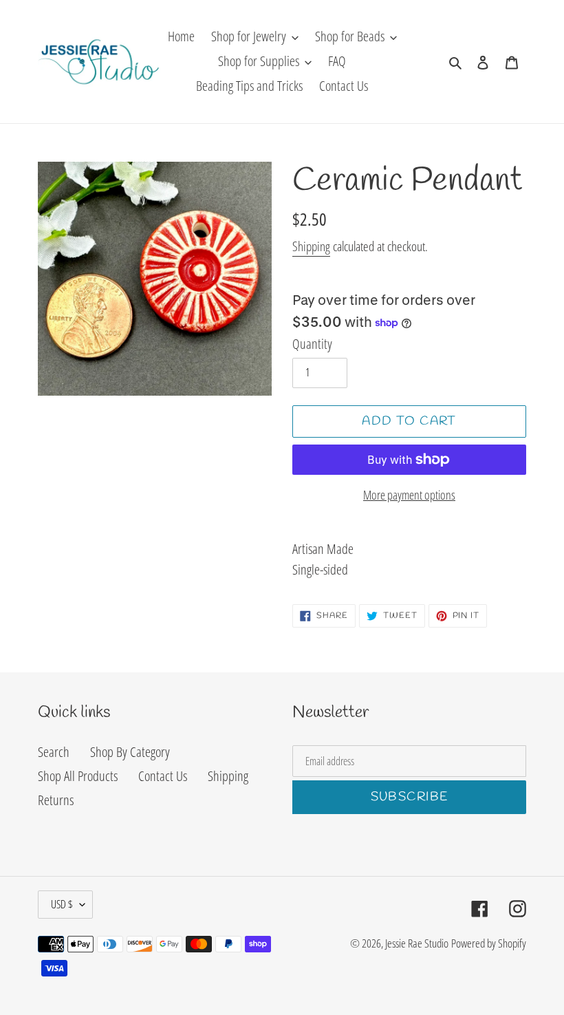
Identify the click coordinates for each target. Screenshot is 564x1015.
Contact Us (162, 776)
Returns (56, 800)
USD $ (62, 904)
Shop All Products (78, 776)
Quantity (312, 343)
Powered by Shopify (488, 943)
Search (53, 751)
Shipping (311, 246)
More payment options (409, 495)
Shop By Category (130, 751)
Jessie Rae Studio (416, 943)
